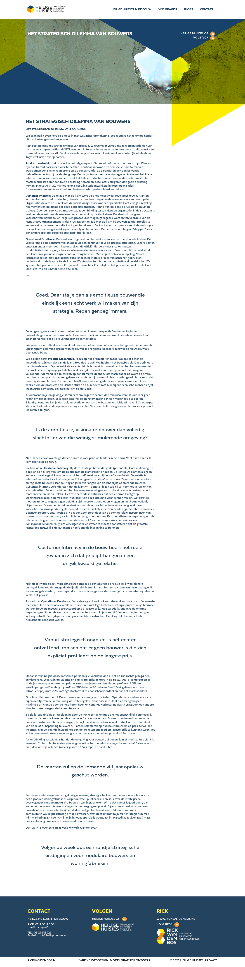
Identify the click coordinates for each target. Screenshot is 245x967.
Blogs (188, 9)
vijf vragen (167, 9)
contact (206, 9)
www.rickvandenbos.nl (83, 827)
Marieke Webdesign (93, 960)
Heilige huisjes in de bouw (131, 9)
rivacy (212, 960)
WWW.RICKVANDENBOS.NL (176, 919)
